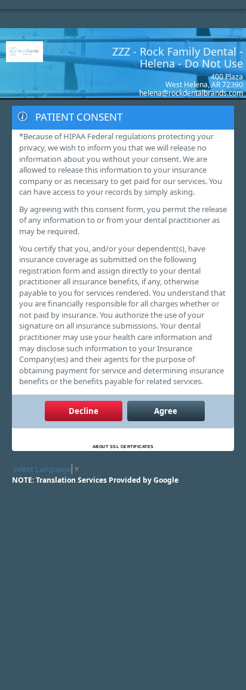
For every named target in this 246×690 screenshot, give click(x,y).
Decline (84, 411)
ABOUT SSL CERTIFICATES (123, 446)
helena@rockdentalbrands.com (191, 93)
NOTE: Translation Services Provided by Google (95, 480)
